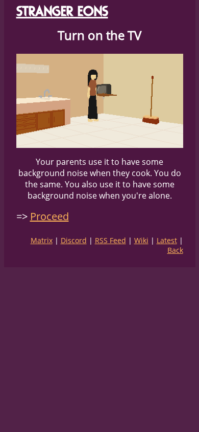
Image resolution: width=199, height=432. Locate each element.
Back (175, 250)
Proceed (49, 216)
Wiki (141, 240)
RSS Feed (110, 240)
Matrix (42, 240)
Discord (74, 240)
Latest (167, 240)
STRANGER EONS (62, 11)
